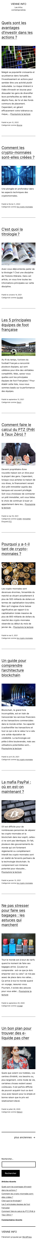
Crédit (19, 519)
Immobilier (27, 519)
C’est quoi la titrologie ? (11, 1201)
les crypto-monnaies (25, 207)
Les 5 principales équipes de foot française (16, 325)
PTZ (10, 522)
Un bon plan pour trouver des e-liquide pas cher (16, 1033)
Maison (19, 1112)
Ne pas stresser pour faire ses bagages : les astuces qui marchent (15, 915)
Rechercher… (7, 1159)
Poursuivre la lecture (20, 114)
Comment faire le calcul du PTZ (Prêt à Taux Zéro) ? (18, 429)
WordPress (27, 1237)
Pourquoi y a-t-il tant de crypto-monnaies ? (16, 549)
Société (20, 298)
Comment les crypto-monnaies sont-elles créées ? (18, 152)
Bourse (19, 125)
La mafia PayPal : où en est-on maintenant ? (16, 787)
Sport (19, 402)
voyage (20, 1006)
